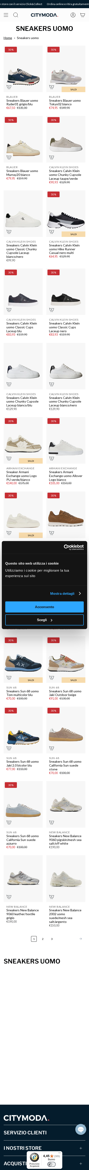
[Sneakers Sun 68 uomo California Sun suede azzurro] (23, 804)
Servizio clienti (25, 1133)
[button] (80, 1129)
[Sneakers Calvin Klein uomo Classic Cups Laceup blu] (23, 291)
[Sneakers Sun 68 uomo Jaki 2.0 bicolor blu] (23, 730)
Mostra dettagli (62, 593)
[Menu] (59, 1154)
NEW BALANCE (59, 832)
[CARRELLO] (82, 15)
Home (8, 38)
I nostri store (23, 1148)
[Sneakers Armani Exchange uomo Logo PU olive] (23, 515)
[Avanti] (70, 939)
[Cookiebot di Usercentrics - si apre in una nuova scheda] (64, 547)
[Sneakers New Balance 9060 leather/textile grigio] (23, 878)
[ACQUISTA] (9, 87)
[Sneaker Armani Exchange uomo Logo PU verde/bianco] (23, 440)
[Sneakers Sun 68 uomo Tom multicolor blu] (23, 659)
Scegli (42, 620)
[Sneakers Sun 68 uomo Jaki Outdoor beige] (65, 659)
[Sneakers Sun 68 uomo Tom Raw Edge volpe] (65, 515)
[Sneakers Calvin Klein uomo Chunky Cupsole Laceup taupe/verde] (65, 139)
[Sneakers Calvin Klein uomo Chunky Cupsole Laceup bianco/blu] (23, 366)
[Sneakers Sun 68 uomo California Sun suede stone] (65, 730)
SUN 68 (11, 687)
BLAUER (12, 96)
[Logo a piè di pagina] (26, 1118)
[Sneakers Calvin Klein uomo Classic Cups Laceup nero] (65, 291)
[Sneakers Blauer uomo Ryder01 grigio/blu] (23, 69)
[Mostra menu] (5, 15)
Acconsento (44, 607)
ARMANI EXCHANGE (20, 468)
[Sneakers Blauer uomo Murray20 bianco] (23, 139)
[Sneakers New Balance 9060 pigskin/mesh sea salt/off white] (65, 804)
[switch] (51, 1164)
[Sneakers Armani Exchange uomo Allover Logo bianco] (65, 440)
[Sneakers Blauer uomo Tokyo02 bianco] (65, 69)
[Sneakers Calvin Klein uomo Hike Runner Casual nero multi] (65, 213)
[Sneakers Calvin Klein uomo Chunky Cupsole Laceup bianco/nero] (65, 366)
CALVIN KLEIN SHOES (64, 167)
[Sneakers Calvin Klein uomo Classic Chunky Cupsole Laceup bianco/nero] (23, 213)
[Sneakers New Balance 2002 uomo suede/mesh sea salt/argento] (65, 878)
